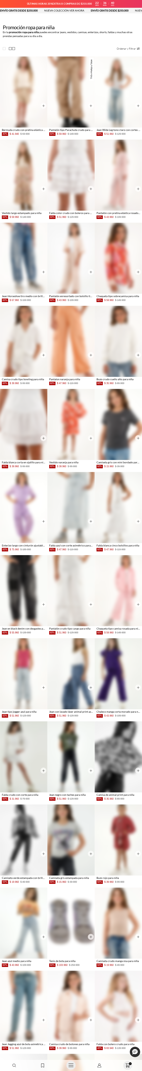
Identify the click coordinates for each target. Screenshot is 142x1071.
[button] (14, 1065)
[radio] (5, 48)
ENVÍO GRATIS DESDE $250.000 (74, 10)
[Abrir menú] (71, 1065)
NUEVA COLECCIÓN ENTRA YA (118, 10)
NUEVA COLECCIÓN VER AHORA (29, 10)
